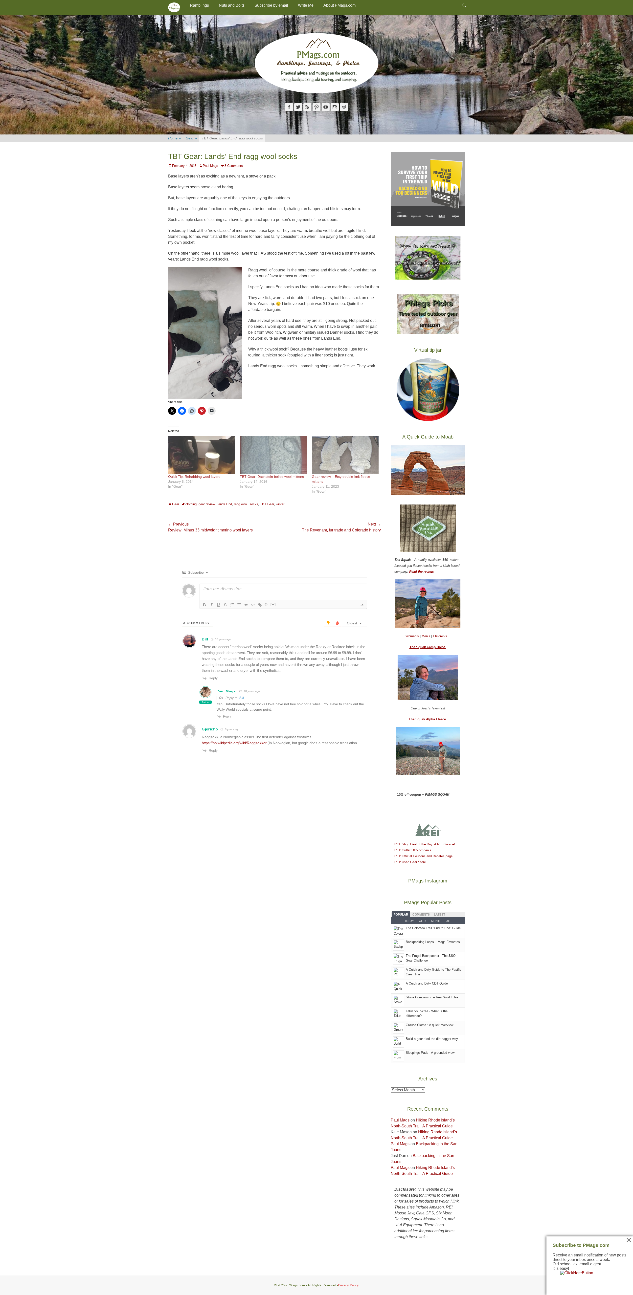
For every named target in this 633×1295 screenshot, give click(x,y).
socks (253, 504)
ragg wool (241, 504)
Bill (241, 698)
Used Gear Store (410, 862)
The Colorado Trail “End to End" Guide (433, 928)
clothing (191, 504)
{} (266, 604)
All (448, 921)
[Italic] (211, 605)
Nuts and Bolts (232, 5)
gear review (207, 504)
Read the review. (421, 571)
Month (436, 921)
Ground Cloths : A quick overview (429, 1025)
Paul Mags (210, 166)
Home (174, 138)
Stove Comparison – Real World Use (432, 997)
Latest (439, 914)
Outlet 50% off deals (412, 850)
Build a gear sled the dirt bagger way (432, 1039)
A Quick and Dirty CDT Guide (427, 983)
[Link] (259, 605)
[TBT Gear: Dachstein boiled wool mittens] (273, 455)
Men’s (426, 636)
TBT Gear (267, 504)
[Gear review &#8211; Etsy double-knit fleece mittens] (345, 455)
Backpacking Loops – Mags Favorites (433, 942)
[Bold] (204, 605)
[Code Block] (252, 605)
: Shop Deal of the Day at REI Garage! (424, 844)
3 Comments (234, 166)
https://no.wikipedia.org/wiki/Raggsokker (234, 743)
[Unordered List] (239, 605)
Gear (191, 138)
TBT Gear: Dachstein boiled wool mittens (272, 477)
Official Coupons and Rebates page (423, 856)
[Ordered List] (232, 605)
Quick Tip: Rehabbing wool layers (194, 477)
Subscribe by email (271, 5)
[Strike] (225, 605)
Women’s (413, 636)
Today (409, 921)
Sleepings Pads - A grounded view (430, 1052)
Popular (401, 914)
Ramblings (199, 5)
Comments (421, 914)
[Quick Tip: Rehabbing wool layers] (201, 455)
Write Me (306, 5)
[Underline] (218, 605)
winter (280, 504)
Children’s (440, 636)
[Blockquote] (246, 605)
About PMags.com (339, 5)
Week (422, 921)
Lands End (224, 504)
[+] (273, 604)
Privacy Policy (348, 1285)
